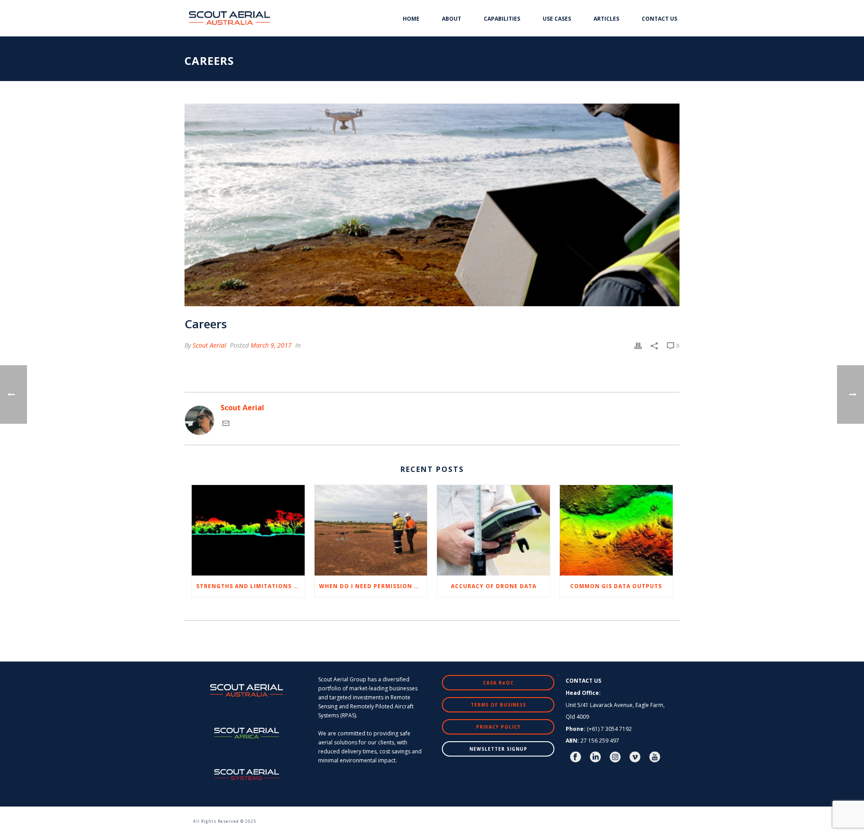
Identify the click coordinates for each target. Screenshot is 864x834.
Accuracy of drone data (493, 586)
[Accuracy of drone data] (493, 530)
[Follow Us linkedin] (595, 757)
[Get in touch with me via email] (226, 424)
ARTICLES (606, 19)
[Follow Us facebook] (575, 757)
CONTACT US (659, 19)
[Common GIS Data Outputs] (616, 530)
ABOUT (451, 19)
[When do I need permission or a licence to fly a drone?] (371, 530)
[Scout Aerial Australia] (180, 816)
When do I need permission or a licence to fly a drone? (373, 586)
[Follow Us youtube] (654, 757)
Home (411, 19)
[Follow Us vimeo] (635, 757)
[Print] (638, 345)
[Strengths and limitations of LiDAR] (248, 530)
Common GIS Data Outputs (616, 586)
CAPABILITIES (502, 19)
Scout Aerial (209, 345)
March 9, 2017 (271, 345)
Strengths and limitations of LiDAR (250, 586)
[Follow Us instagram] (615, 757)
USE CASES (557, 19)
